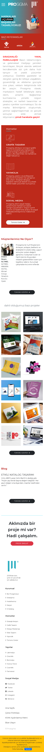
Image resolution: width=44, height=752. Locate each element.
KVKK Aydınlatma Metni (16, 718)
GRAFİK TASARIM (15, 145)
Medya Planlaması (13, 629)
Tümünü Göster (12, 640)
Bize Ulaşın (10, 723)
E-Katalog (10, 609)
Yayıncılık (10, 636)
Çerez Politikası (12, 713)
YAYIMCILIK (12, 173)
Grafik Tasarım (12, 625)
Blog (4, 468)
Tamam (28, 749)
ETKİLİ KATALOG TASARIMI (17, 474)
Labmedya (11, 653)
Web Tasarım (11, 633)
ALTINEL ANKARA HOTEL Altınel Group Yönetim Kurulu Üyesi (4, 269)
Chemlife (10, 656)
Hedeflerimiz (11, 601)
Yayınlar (9, 647)
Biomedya (10, 660)
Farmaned (10, 671)
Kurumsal (9, 588)
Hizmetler (10, 616)
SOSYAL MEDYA (14, 200)
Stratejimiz (10, 598)
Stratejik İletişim (12, 621)
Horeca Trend (12, 664)
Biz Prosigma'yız (13, 594)
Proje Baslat (22, 543)
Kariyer (9, 605)
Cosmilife (10, 668)
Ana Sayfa (10, 708)
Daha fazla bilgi (17, 749)
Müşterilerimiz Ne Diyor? (17, 238)
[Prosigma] (22, 4)
